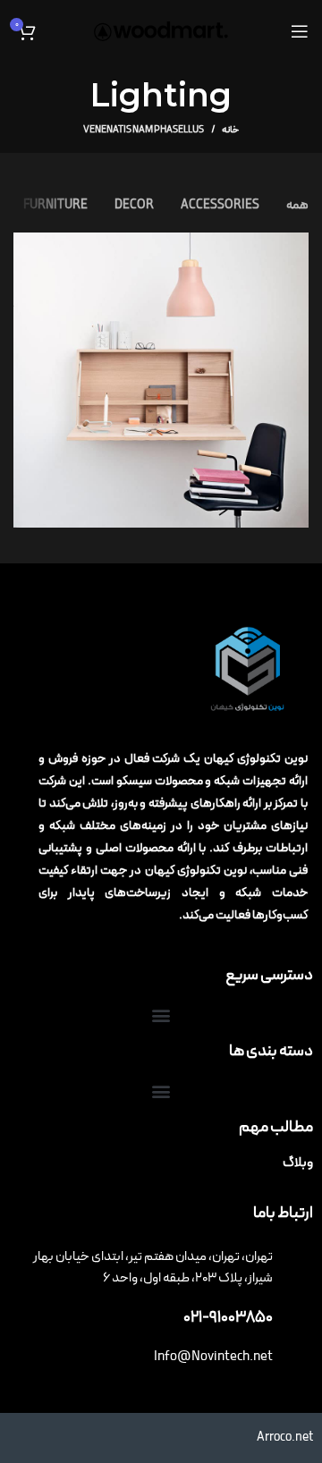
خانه (230, 130)
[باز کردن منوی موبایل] (300, 31)
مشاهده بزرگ (26, 246)
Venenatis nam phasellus (143, 130)
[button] (161, 1015)
